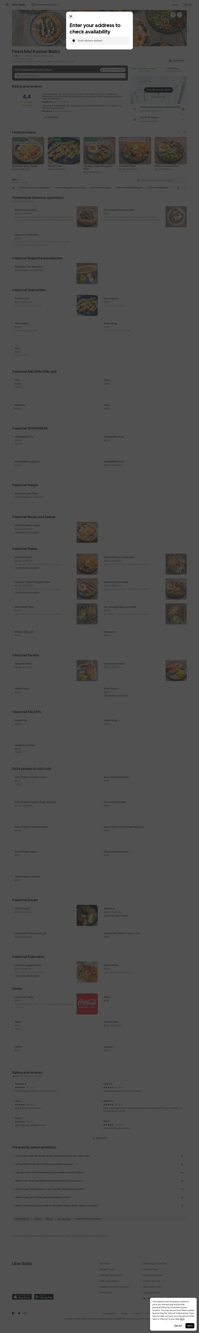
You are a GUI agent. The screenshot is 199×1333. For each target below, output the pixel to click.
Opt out (178, 1326)
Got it (190, 1326)
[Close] (70, 16)
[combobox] (102, 41)
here (182, 1319)
